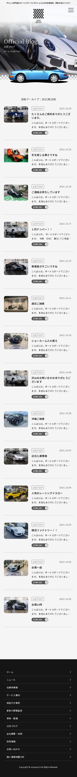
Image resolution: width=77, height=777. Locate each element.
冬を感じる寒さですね (44, 155)
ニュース (11, 679)
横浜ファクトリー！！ (44, 530)
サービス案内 (13, 695)
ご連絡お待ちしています (46, 192)
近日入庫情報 (39, 456)
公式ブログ (12, 725)
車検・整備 (12, 718)
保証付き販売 (13, 702)
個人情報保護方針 (16, 756)
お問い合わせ (13, 749)
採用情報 (11, 741)
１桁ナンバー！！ (42, 229)
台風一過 (37, 567)
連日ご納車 (38, 303)
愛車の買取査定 (14, 710)
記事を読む (38, 132)
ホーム (7, 51)
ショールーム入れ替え (44, 340)
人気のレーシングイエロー (47, 493)
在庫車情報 (12, 687)
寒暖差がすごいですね (44, 266)
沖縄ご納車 (38, 419)
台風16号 (37, 604)
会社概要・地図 (14, 733)
